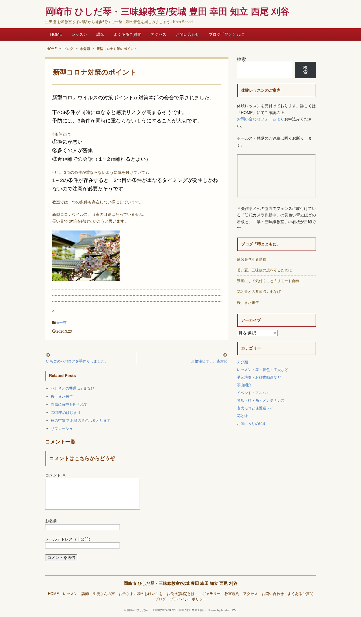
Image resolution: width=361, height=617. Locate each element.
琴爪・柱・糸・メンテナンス (261, 400)
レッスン (79, 34)
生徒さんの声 (104, 594)
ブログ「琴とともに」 (228, 34)
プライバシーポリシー (188, 599)
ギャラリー (211, 594)
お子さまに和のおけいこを (141, 594)
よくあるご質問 (127, 34)
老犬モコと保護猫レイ (255, 408)
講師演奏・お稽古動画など (259, 377)
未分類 (61, 323)
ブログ (160, 599)
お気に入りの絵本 (251, 423)
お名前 (51, 521)
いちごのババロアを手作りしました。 (77, 361)
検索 (241, 59)
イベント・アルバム (253, 393)
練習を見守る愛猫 (251, 259)
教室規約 (231, 594)
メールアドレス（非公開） (69, 539)
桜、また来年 (62, 396)
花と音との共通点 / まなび (72, 388)
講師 (100, 34)
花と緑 (242, 416)
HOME (56, 34)
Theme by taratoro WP (222, 610)
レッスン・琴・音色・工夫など (262, 370)
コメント (55, 475)
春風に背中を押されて (69, 404)
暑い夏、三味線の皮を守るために (264, 270)
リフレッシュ (62, 429)
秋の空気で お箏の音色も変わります (81, 420)
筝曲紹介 (244, 385)
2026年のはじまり (66, 412)
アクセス (158, 34)
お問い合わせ (187, 34)
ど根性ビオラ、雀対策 (209, 361)
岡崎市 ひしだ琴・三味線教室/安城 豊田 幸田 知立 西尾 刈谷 (180, 583)
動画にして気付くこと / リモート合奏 (268, 281)
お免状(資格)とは (182, 594)
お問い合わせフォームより (260, 119)
